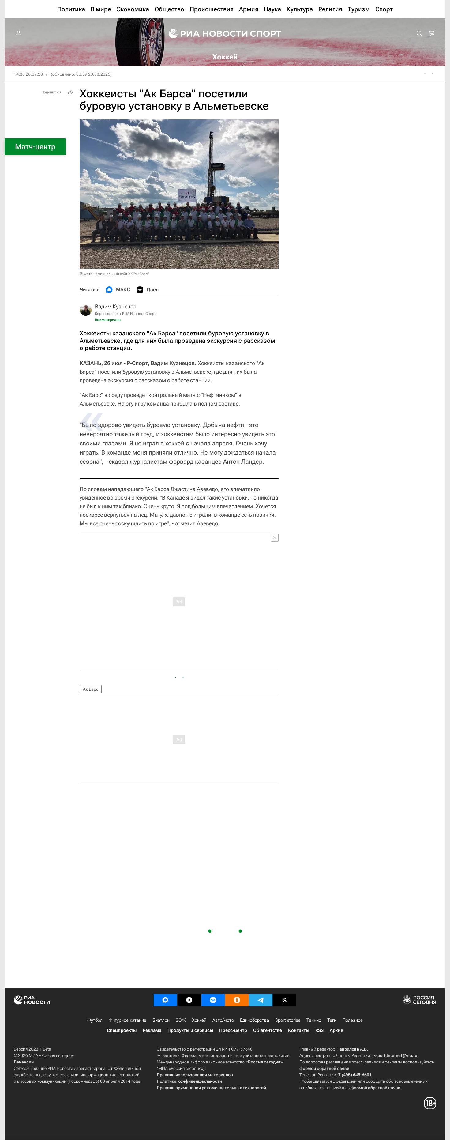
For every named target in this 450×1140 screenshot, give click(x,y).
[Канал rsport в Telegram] (260, 1000)
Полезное (353, 1020)
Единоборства (254, 1020)
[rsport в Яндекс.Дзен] (189, 1000)
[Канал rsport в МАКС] (165, 1000)
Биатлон (161, 1020)
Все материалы (108, 320)
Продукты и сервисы (190, 1030)
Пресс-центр (233, 1030)
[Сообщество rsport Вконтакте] (213, 1000)
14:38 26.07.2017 (31, 74)
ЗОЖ (181, 1020)
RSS (319, 1030)
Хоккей (199, 1020)
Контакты (298, 1030)
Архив (336, 1030)
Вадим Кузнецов (116, 306)
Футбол (95, 1020)
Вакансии (24, 1061)
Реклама (152, 1030)
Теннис (313, 1020)
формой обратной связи (324, 1068)
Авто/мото (223, 1020)
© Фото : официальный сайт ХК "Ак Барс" (114, 274)
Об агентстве (267, 1030)
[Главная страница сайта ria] (204, 33)
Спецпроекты (122, 1030)
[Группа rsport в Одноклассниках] (237, 1000)
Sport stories (287, 1020)
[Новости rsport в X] (284, 1000)
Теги (331, 1020)
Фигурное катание (127, 1020)
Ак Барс (90, 689)
